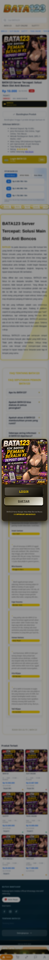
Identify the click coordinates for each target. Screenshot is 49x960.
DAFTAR (24, 501)
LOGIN (24, 491)
